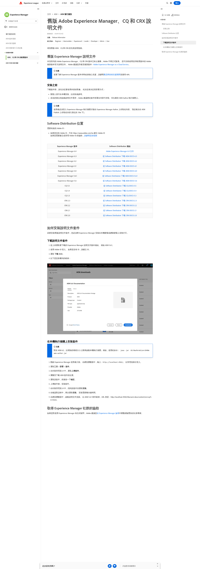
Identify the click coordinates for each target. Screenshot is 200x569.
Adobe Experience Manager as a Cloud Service (110, 64)
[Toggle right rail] (161, 9)
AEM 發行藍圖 (11, 43)
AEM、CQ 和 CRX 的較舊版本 (17, 57)
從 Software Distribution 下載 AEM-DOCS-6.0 (120, 171)
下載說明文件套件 (169, 42)
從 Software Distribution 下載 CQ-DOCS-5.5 (119, 186)
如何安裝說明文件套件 (170, 38)
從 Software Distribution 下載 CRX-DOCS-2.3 (120, 200)
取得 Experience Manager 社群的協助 (174, 52)
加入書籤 (167, 15)
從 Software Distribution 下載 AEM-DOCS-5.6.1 (119, 176)
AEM (55, 14)
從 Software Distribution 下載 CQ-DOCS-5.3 (119, 195)
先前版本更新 (9, 52)
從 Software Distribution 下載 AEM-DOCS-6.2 (120, 161)
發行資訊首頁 (11, 34)
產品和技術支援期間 (112, 74)
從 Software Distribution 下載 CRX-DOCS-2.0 (120, 215)
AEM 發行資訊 (66, 14)
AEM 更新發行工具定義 (14, 48)
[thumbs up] (110, 566)
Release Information (58, 37)
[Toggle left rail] (38, 9)
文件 (49, 14)
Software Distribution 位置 (170, 33)
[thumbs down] (115, 566)
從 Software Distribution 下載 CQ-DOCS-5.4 (119, 191)
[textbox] (21, 21)
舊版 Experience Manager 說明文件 (174, 24)
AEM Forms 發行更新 (12, 63)
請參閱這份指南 (90, 135)
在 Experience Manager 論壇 (108, 413)
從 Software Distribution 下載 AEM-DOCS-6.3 (120, 156)
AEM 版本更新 (11, 39)
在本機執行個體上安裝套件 (173, 47)
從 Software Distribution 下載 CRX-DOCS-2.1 (119, 210)
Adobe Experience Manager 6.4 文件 (120, 151)
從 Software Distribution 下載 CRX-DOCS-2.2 (120, 205)
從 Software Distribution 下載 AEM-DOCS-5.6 (120, 181)
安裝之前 (166, 29)
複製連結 (177, 15)
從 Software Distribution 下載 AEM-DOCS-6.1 (120, 166)
